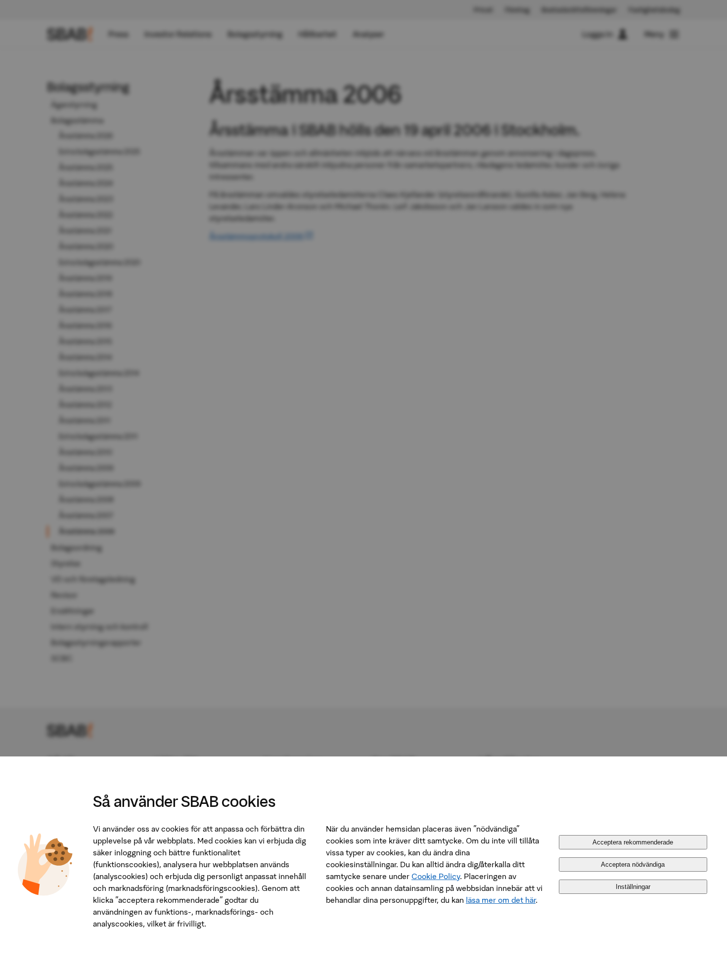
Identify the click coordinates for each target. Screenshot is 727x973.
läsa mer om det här (501, 900)
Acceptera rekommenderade (632, 842)
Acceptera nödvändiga (633, 864)
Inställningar (633, 886)
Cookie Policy (435, 876)
